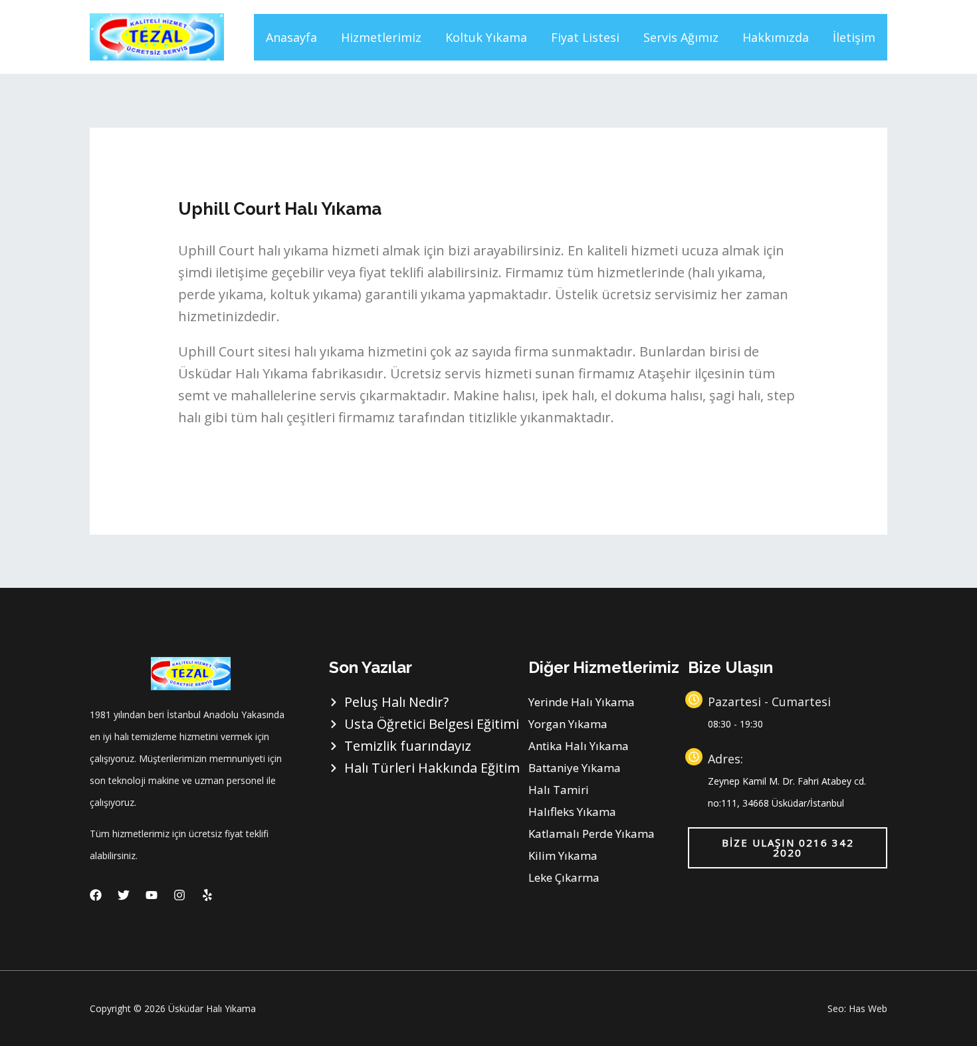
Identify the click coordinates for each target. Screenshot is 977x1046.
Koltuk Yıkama (486, 37)
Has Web (868, 1008)
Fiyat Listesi (585, 37)
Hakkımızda (775, 37)
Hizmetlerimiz (381, 37)
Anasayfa (291, 37)
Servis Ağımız (680, 37)
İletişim (854, 37)
